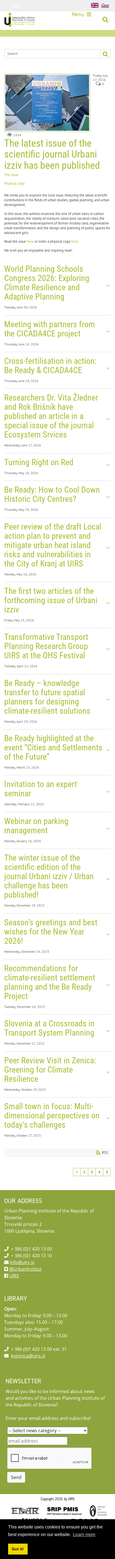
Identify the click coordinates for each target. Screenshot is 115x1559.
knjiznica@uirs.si (28, 1356)
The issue (11, 174)
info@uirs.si (22, 1262)
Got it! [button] (18, 1549)
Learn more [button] (84, 1534)
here (30, 241)
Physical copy (14, 183)
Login (16, 5)
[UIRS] (20, 20)
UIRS (14, 1276)
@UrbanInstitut (25, 1269)
